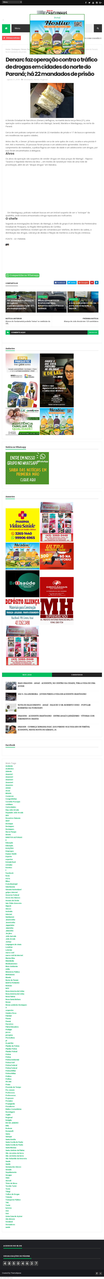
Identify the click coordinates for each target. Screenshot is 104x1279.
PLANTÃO (9, 1043)
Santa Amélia (11, 1139)
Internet (9, 914)
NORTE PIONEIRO (12, 983)
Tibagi (8, 1192)
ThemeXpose (16, 1273)
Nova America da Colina (15, 991)
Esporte (9, 857)
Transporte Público (13, 1200)
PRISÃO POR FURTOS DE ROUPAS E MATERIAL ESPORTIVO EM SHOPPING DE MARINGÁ (51, 304)
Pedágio (9, 1030)
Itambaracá (10, 917)
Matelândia (10, 961)
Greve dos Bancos (13, 898)
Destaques (16, 49)
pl (6, 1041)
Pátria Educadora (12, 1027)
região (8, 1115)
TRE (7, 1203)
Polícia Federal (11, 1068)
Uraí (7, 1213)
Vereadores (10, 1225)
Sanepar (9, 1137)
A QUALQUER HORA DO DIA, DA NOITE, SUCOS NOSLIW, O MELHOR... (82, 306)
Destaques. (10, 829)
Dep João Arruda (12, 810)
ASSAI (8, 788)
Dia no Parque (11, 832)
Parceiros (9, 1024)
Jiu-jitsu (9, 933)
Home (8, 49)
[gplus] (100, 2)
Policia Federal (11, 1065)
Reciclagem (10, 1112)
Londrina (9, 947)
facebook (93, 332)
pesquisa (9, 1035)
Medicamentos (11, 964)
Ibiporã (8, 906)
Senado (9, 1170)
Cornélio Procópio (13, 802)
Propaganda (10, 1104)
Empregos (10, 851)
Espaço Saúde (11, 854)
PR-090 (8, 1082)
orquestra (9, 1010)
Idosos (8, 909)
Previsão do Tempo (13, 1087)
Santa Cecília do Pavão (14, 1145)
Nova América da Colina (15, 994)
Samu (8, 1134)
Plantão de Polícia (12, 1046)
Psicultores (10, 1106)
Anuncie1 (9, 774)
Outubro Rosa (11, 1013)
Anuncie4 (9, 782)
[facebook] (85, 2)
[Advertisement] (52, 190)
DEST (8, 821)
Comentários (77, 675)
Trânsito (9, 1197)
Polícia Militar (11, 1073)
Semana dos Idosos (13, 1167)
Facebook (9, 873)
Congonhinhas (11, 799)
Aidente (9, 771)
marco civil (10, 953)
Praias (8, 1084)
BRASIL (9, 793)
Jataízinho (9, 931)
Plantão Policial (11, 1052)
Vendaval (9, 1222)
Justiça (8, 942)
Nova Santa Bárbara (13, 999)
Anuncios (9, 785)
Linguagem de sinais (13, 944)
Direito (8, 835)
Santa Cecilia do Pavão (14, 1142)
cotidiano (9, 804)
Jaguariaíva (10, 925)
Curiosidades (11, 807)
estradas (9, 865)
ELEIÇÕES (9, 848)
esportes (9, 859)
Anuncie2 (9, 777)
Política (8, 1079)
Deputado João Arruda (14, 813)
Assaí (8, 791)
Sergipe (9, 1175)
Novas (23, 49)
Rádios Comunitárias (14, 1109)
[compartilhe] (22, 277)
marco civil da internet (14, 955)
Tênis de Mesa (11, 1183)
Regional (44, 79)
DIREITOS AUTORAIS (14, 837)
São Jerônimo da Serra (15, 1156)
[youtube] (93, 2)
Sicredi (8, 1181)
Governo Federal (12, 895)
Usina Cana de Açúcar (14, 1216)
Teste (8, 1189)
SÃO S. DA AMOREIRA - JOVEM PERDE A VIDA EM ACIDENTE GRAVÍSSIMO (52, 694)
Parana (8, 1019)
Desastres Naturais (13, 818)
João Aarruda (11, 936)
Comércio (10, 796)
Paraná (8, 1021)
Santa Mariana (11, 1148)
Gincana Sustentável (13, 890)
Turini (8, 1205)
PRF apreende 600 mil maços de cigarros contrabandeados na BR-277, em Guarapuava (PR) (21, 304)
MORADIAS (10, 975)
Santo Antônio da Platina (15, 1150)
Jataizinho (9, 928)
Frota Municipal (11, 884)
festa (7, 876)
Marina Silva (10, 958)
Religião (9, 1120)
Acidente (9, 766)
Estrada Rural (11, 862)
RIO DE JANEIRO (12, 1123)
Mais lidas (27, 675)
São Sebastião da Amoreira (16, 1159)
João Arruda (10, 939)
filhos (8, 881)
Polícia (8, 1057)
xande (8, 1227)
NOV (7, 988)
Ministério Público (13, 972)
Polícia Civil (10, 1063)
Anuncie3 (9, 780)
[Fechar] (57, 18)
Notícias (9, 986)
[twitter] (89, 2)
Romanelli (9, 1131)
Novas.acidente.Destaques (16, 1005)
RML (7, 1126)
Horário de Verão (12, 901)
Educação (9, 843)
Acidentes (10, 769)
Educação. (10, 846)
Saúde (8, 1164)
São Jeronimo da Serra (15, 1153)
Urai (7, 1211)
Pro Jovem (10, 1090)
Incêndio (9, 911)
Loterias (9, 950)
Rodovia (9, 1128)
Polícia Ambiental (12, 1060)
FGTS (8, 879)
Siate (7, 1178)
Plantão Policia (11, 1049)
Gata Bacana (10, 887)
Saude (8, 1161)
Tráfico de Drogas (13, 1194)
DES (7, 815)
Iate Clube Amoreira (13, 903)
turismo (9, 1208)
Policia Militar (11, 1071)
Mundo (8, 977)
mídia (8, 969)
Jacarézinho (10, 922)
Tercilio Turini (11, 1186)
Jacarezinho (10, 920)
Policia (8, 1054)
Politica (8, 1076)
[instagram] (96, 2)
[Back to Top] (100, 1273)
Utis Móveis (10, 1219)
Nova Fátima (10, 997)
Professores (11, 1095)
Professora (10, 1093)
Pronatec (9, 1101)
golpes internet (12, 892)
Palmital (9, 1016)
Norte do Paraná (12, 980)
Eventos (9, 868)
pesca (8, 1032)
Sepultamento (11, 1172)
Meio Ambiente (12, 966)
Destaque (9, 824)
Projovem (9, 1098)
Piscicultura (10, 1038)
